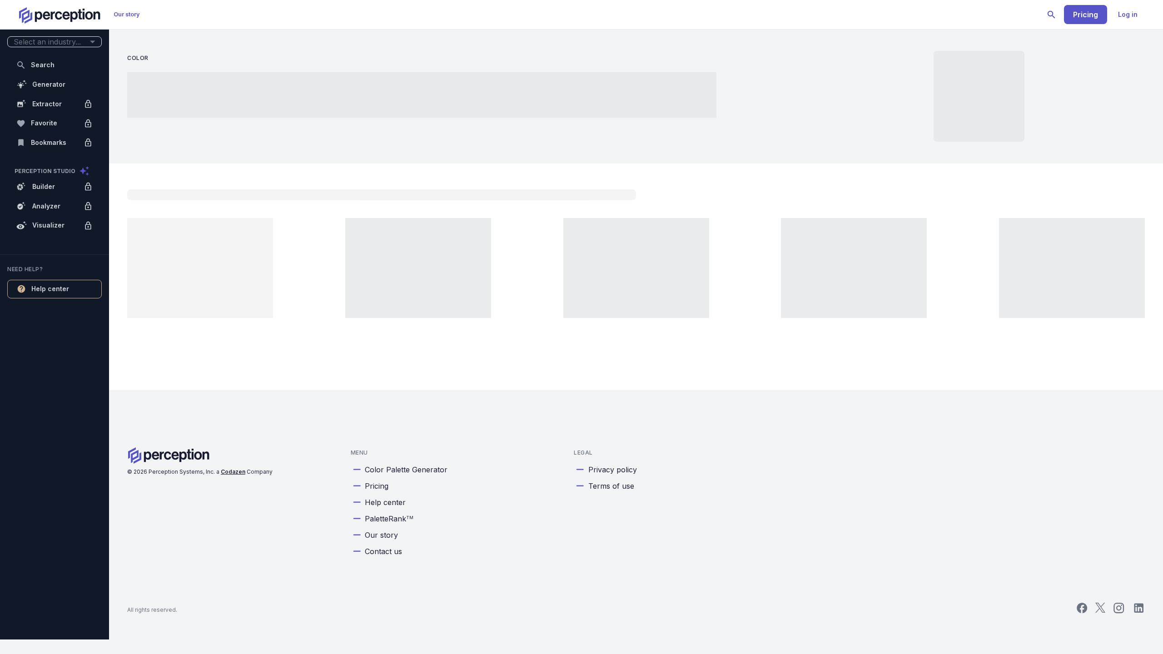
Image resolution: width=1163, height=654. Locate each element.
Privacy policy (612, 469)
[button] (54, 42)
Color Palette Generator (406, 469)
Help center (385, 502)
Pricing (1085, 14)
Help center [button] (50, 288)
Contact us (383, 551)
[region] (54, 319)
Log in (1128, 14)
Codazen (233, 471)
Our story (127, 14)
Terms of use (611, 485)
